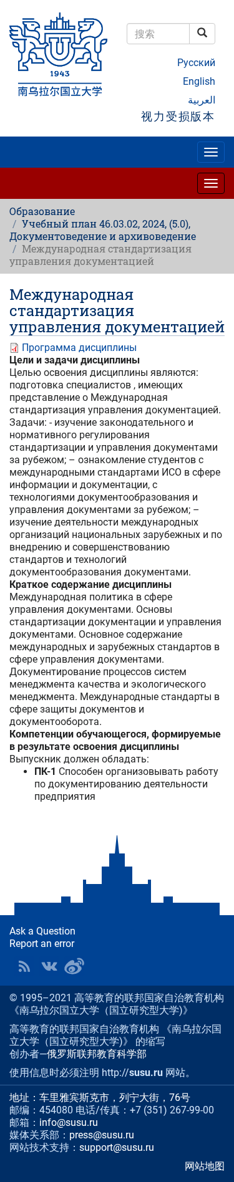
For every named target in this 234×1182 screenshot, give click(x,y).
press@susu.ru (101, 1135)
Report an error (41, 943)
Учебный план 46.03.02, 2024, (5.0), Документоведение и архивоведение (102, 230)
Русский (196, 63)
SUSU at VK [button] (49, 966)
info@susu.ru (68, 1122)
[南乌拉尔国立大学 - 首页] (58, 55)
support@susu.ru (116, 1147)
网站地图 (205, 1166)
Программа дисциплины (79, 347)
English (199, 81)
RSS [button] (24, 966)
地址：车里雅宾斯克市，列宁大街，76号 (99, 1097)
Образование (42, 211)
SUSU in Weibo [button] (74, 966)
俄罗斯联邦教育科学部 (97, 1054)
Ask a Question (42, 931)
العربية (201, 100)
